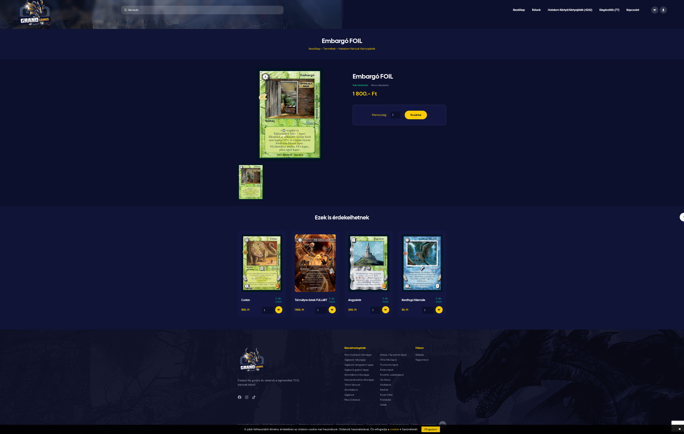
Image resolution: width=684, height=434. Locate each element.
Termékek (329, 49)
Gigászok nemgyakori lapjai (358, 364)
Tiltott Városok (352, 384)
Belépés (420, 354)
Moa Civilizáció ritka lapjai (358, 354)
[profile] (663, 10)
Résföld (384, 389)
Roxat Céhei (386, 394)
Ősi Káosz (385, 379)
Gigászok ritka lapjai (355, 359)
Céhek (383, 404)
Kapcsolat (632, 10)
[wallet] (654, 10)
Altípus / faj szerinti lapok (393, 354)
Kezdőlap (519, 10)
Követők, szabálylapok (392, 374)
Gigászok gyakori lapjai (356, 369)
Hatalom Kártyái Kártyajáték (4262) (570, 10)
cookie (394, 429)
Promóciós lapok (389, 364)
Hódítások (385, 384)
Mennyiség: (379, 115)
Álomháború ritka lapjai (356, 374)
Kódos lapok (386, 369)
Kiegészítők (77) (609, 10)
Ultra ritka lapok (388, 359)
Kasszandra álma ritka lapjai (359, 379)
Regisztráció (422, 359)
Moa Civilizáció (352, 399)
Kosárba (415, 115)
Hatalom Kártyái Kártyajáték (357, 49)
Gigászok (349, 394)
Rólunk (536, 10)
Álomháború (351, 389)
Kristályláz (385, 399)
